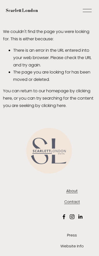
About (72, 190)
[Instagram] (72, 216)
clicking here (53, 105)
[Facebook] (64, 216)
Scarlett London (22, 10)
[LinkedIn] (80, 216)
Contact (72, 201)
